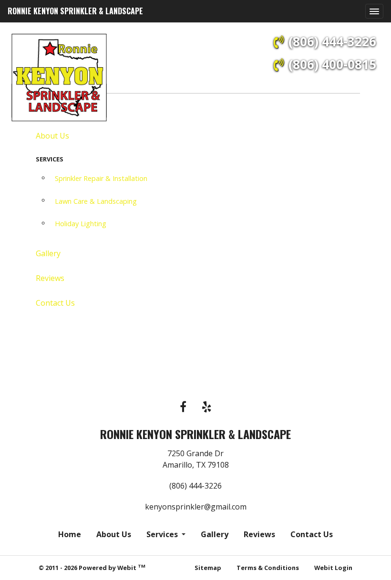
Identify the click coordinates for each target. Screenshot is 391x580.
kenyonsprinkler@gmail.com (196, 506)
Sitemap (208, 567)
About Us (52, 135)
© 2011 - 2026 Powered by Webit (92, 567)
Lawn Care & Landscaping (96, 201)
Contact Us (55, 303)
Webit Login (333, 567)
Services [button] (163, 534)
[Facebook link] (183, 407)
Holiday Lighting (80, 223)
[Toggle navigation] (374, 11)
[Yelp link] (206, 407)
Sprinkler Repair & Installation (101, 178)
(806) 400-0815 (332, 64)
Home (69, 534)
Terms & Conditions (268, 567)
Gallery (48, 253)
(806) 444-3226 (332, 41)
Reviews (50, 278)
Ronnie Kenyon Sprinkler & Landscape (75, 11)
